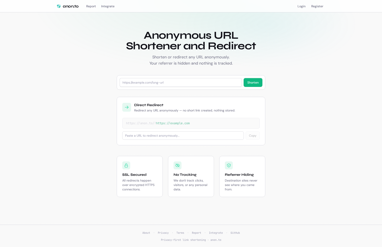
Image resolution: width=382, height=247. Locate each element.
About (146, 233)
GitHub (235, 233)
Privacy (163, 233)
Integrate (216, 233)
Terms (180, 233)
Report (196, 233)
